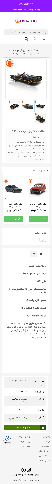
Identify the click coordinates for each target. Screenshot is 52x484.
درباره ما (47, 441)
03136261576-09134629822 (26, 475)
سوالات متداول (44, 455)
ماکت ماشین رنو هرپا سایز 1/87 (38, 205)
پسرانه (42, 239)
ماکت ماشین (35, 53)
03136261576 (33, 10)
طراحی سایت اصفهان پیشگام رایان (26, 480)
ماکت (11, 50)
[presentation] (5, 199)
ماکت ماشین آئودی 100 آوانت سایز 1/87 (14, 205)
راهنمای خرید (27, 446)
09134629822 (19, 10)
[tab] (40, 254)
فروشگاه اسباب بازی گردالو (28, 50)
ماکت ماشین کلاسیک (17, 53)
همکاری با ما (45, 460)
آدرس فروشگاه (44, 451)
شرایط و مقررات (26, 441)
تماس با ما (46, 446)
